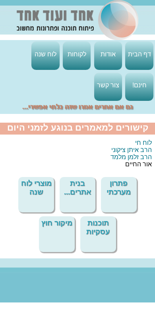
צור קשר (108, 85)
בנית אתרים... (77, 187)
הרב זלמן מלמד (131, 157)
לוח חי (143, 142)
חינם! (139, 85)
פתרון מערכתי (119, 187)
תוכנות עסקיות (98, 227)
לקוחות (77, 54)
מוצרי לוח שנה (36, 187)
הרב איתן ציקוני (131, 149)
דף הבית (139, 54)
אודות (108, 54)
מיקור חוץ (56, 223)
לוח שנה (45, 54)
